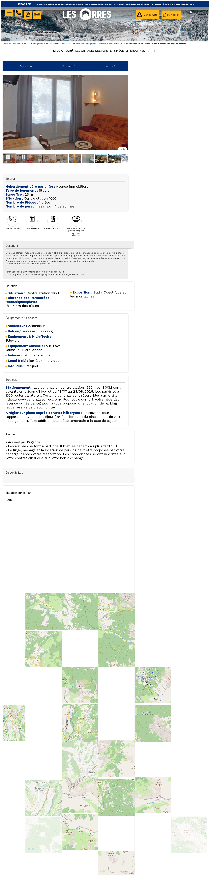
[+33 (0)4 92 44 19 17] (18, 12)
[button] (171, 15)
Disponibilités (69, 66)
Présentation (26, 66)
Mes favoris (190, 12)
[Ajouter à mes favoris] (105, 57)
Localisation (111, 66)
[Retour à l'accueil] (87, 20)
